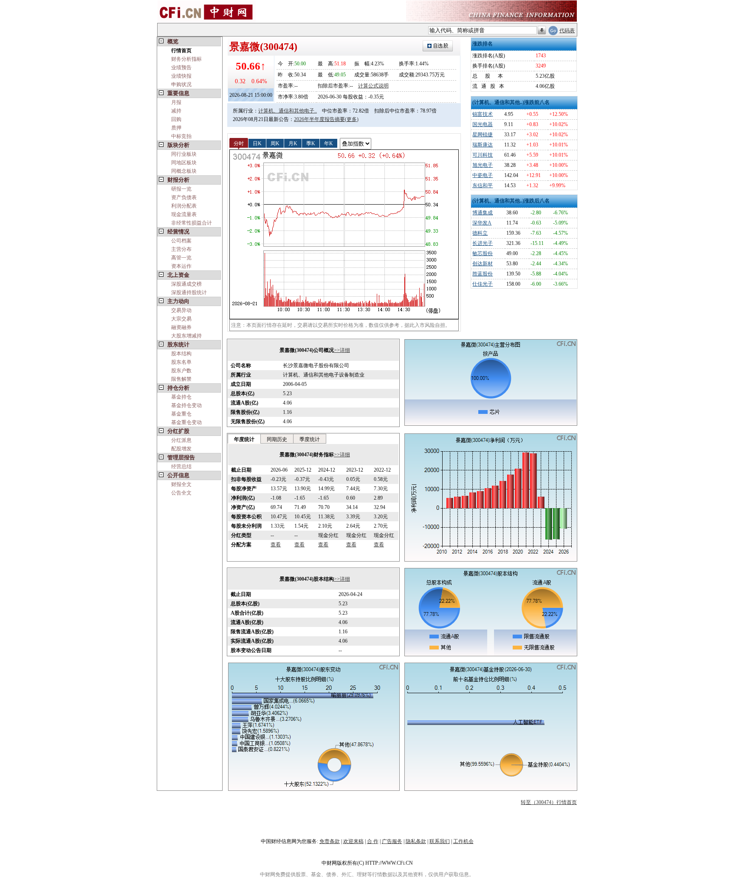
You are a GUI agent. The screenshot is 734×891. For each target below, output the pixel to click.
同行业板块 (184, 154)
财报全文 (181, 484)
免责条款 (329, 841)
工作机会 (463, 841)
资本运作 (181, 266)
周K (275, 143)
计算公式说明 (373, 86)
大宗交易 (181, 319)
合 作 (372, 841)
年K (328, 143)
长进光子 (482, 243)
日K (257, 143)
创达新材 (482, 264)
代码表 (567, 31)
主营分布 (181, 249)
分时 (239, 143)
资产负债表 (184, 197)
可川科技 (482, 155)
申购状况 (181, 84)
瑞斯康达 (482, 145)
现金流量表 (184, 214)
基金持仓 (181, 397)
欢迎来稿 (353, 841)
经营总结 (181, 466)
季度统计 (309, 439)
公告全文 (181, 493)
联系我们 (439, 841)
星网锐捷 (482, 135)
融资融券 (181, 327)
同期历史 (277, 439)
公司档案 (181, 241)
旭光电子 (482, 165)
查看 (276, 545)
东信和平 (482, 185)
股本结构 (181, 354)
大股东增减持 (186, 336)
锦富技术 (482, 114)
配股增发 (181, 449)
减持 (176, 111)
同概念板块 (184, 171)
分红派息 (181, 440)
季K (310, 143)
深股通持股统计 (189, 292)
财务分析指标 (186, 59)
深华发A (481, 223)
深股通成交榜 (186, 284)
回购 (176, 119)
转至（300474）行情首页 (549, 802)
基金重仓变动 (186, 422)
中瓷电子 (482, 175)
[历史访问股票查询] (542, 30)
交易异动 (181, 310)
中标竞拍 (181, 136)
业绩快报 (181, 76)
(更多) (352, 119)
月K (292, 143)
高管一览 (181, 258)
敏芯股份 (482, 253)
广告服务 (392, 841)
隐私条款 (416, 841)
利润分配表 (184, 206)
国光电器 (482, 124)
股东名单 (181, 362)
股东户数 (181, 371)
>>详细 (342, 350)
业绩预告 (181, 67)
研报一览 (181, 189)
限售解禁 (181, 379)
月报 (176, 102)
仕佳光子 (482, 284)
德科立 (480, 233)
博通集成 (482, 213)
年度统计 (244, 439)
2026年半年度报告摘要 (319, 119)
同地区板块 (184, 163)
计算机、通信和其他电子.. (287, 111)
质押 (176, 128)
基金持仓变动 (186, 405)
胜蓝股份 (482, 274)
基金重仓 (181, 414)
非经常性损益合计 (191, 223)
